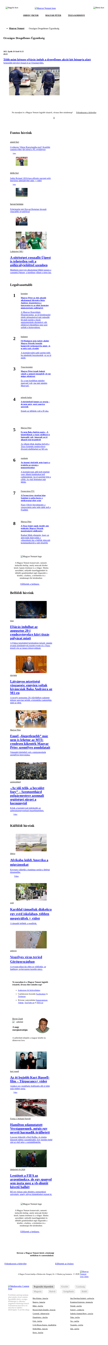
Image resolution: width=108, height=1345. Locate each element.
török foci (14, 173)
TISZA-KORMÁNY (76, 15)
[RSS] (46, 1008)
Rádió (84, 1291)
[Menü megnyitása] (99, 8)
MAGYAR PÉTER (53, 15)
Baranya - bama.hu (39, 1302)
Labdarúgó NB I (16, 251)
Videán (20, 1003)
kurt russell (14, 1071)
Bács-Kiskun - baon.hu (40, 1298)
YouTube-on (29, 1003)
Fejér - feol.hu (37, 1321)
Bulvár (52, 1291)
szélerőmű (19, 1022)
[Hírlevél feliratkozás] (15, 1008)
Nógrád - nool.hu (76, 1306)
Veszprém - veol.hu (76, 1325)
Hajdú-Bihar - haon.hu (40, 1329)
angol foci (14, 142)
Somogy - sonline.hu (77, 1310)
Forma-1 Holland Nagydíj (20, 1119)
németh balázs (26, 397)
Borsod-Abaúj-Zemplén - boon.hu (44, 1310)
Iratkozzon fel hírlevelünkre (29, 990)
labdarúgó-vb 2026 (17, 1169)
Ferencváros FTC (28, 491)
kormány (24, 294)
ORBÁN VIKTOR (31, 15)
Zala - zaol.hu (74, 1329)
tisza (12, 621)
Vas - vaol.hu (74, 1321)
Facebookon (41, 994)
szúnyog (13, 951)
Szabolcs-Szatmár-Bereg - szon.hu (81, 1314)
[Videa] (36, 1008)
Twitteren (22, 996)
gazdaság (24, 458)
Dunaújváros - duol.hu (40, 1317)
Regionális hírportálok (43, 1286)
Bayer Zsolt (17, 1019)
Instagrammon (41, 1000)
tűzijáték (13, 675)
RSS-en (40, 1003)
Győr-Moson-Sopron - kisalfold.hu (44, 1325)
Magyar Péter (26, 428)
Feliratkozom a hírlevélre (86, 112)
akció (5, 54)
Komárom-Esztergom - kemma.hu (81, 1302)
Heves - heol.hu (38, 1333)
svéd (12, 903)
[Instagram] (26, 1008)
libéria (12, 854)
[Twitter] (31, 1008)
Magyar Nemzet (16, 28)
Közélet (64, 1286)
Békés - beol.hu (38, 1306)
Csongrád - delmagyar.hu (41, 1314)
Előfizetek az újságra (64, 1264)
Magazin (37, 1291)
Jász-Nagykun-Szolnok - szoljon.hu (82, 1298)
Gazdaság (80, 1286)
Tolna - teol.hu (75, 1317)
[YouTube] (41, 1008)
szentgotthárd (15, 782)
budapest (24, 337)
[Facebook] (21, 1008)
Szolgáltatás (68, 1291)
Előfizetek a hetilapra (30, 584)
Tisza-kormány (27, 367)
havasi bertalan (16, 204)
